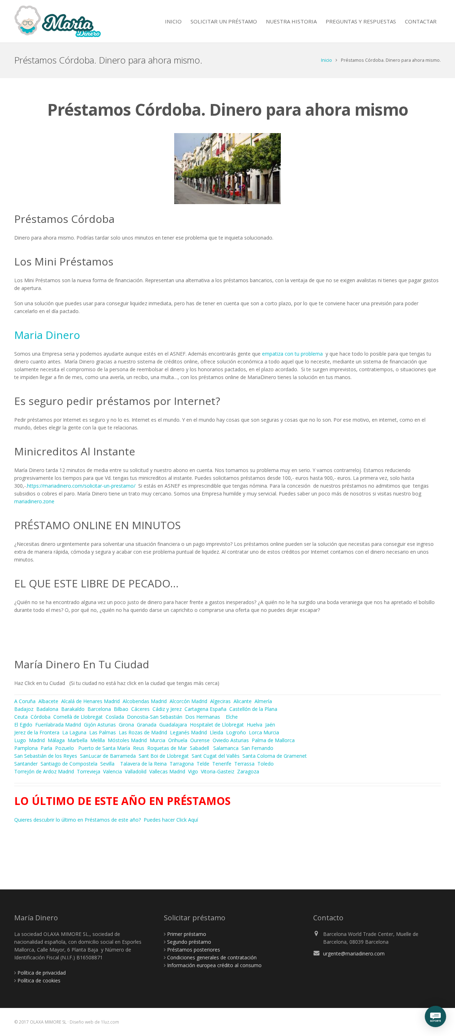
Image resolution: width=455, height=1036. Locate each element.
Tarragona (182, 763)
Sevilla (107, 763)
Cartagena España (205, 709)
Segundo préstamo (189, 941)
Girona (126, 724)
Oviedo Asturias (231, 740)
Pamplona (26, 748)
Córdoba (40, 716)
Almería (263, 701)
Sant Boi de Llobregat (164, 755)
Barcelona (99, 709)
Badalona (47, 709)
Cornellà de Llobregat (78, 716)
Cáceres (140, 709)
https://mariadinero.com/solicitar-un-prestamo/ (81, 485)
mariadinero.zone (34, 501)
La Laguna (74, 732)
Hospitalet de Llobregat (217, 724)
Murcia (157, 740)
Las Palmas (102, 732)
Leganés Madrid (188, 732)
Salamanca (226, 748)
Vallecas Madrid (167, 771)
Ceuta (21, 716)
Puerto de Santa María (104, 748)
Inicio (326, 60)
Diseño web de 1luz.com (94, 1022)
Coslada (115, 716)
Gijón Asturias (100, 724)
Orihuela (177, 740)
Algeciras (220, 701)
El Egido (23, 724)
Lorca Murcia (264, 732)
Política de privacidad (41, 972)
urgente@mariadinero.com (354, 953)
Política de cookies (38, 980)
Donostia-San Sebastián (154, 716)
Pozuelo (64, 748)
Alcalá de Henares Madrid (90, 701)
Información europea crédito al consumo (214, 965)
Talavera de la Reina (143, 763)
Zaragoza (249, 771)
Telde (203, 763)
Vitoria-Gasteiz (217, 771)
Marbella (77, 740)
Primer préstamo (186, 934)
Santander (26, 763)
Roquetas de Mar (167, 748)
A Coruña (25, 701)
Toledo (265, 763)
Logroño (236, 732)
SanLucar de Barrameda (108, 755)
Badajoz (23, 709)
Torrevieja (88, 771)
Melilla (97, 740)
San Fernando (257, 748)
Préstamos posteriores (193, 949)
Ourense (200, 740)
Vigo (193, 771)
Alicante (243, 701)
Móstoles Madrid (127, 740)
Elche (232, 716)
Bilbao (121, 709)
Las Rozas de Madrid (143, 732)
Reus (138, 748)
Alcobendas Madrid (145, 701)
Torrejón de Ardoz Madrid (44, 771)
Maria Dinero (47, 335)
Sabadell (199, 748)
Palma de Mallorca (273, 740)
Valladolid (135, 771)
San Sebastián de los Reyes (45, 755)
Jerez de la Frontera (36, 732)
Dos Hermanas (202, 716)
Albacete (48, 701)
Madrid (37, 740)
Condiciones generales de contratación (212, 957)
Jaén (270, 724)
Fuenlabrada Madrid (58, 724)
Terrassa (244, 763)
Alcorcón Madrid (189, 701)
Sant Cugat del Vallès (216, 755)
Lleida (216, 732)
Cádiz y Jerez (167, 709)
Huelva (254, 724)
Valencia (112, 771)
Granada (146, 724)
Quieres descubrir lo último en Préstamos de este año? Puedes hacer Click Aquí (106, 819)
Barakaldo (73, 709)
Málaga (56, 740)
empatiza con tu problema (292, 353)
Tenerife (221, 763)
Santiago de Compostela (69, 763)
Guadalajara (173, 724)
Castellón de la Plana (253, 709)
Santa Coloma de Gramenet (274, 755)
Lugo (20, 740)
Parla (46, 748)
